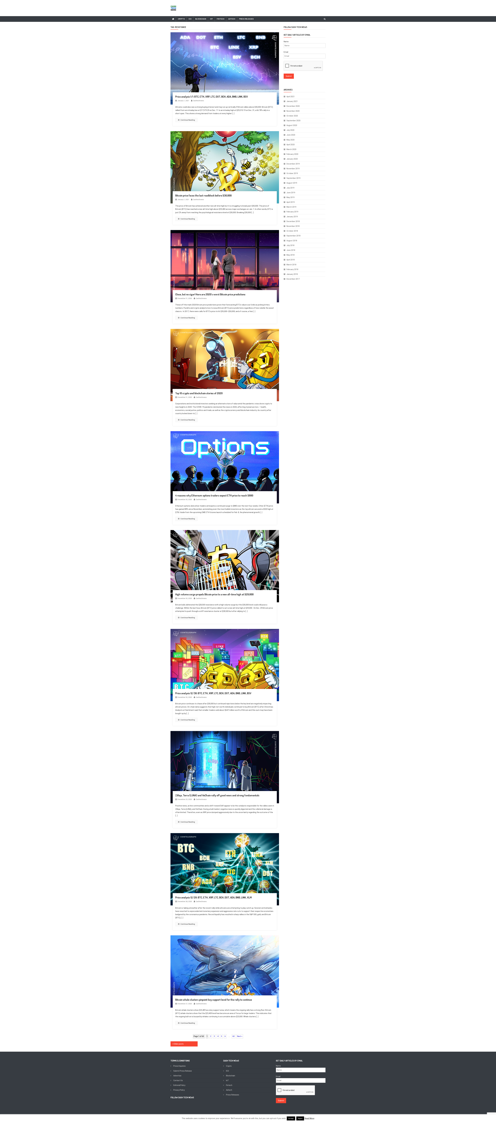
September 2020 (293, 121)
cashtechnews (198, 101)
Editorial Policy (179, 1085)
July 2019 (290, 188)
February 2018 (292, 269)
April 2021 (290, 97)
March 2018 (291, 265)
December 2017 (293, 279)
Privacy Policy (179, 1090)
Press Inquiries (179, 1066)
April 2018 (290, 260)
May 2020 (290, 140)
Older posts (179, 1044)
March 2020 (291, 149)
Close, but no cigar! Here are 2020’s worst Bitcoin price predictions (210, 294)
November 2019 (293, 169)
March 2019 (291, 207)
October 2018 (292, 231)
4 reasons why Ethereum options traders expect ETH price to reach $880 (214, 495)
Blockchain (200, 19)
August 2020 (291, 125)
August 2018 (291, 241)
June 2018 (290, 250)
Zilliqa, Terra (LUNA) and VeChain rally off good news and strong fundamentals (217, 795)
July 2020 (290, 130)
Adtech (231, 19)
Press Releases (246, 19)
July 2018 (290, 245)
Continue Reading (187, 120)
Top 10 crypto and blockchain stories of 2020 (199, 393)
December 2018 (293, 221)
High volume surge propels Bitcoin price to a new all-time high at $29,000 (214, 594)
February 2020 (292, 154)
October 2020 (292, 116)
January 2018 (292, 274)
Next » (239, 1036)
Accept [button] (291, 1118)
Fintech (220, 19)
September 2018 (293, 236)
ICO (190, 19)
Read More (309, 1118)
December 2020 (293, 106)
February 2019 (292, 212)
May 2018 (290, 255)
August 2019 (291, 183)
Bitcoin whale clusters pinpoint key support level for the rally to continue (213, 999)
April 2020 (290, 145)
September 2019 (293, 178)
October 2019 (292, 173)
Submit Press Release (182, 1071)
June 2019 (290, 193)
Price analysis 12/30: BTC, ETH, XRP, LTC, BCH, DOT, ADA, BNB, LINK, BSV (213, 693)
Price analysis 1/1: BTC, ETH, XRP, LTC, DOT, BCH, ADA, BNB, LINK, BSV (211, 96)
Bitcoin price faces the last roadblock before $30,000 (203, 195)
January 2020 (292, 159)
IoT (211, 19)
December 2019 (293, 164)
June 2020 (290, 135)
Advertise (177, 1076)
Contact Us (178, 1080)
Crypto (181, 19)
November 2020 (293, 111)
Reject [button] (300, 1118)
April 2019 (290, 202)
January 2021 (292, 101)
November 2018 (293, 226)
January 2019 (292, 217)
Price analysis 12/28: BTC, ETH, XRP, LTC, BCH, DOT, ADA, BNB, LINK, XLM (213, 897)
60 (234, 1036)
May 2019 (290, 197)
